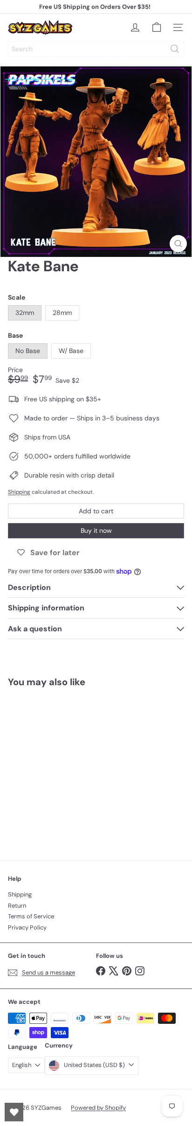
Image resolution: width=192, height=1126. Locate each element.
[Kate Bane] (66, 768)
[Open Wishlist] (14, 1112)
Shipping (19, 492)
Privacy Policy (27, 927)
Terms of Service (31, 916)
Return (17, 906)
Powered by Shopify (98, 1108)
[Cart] (156, 27)
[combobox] (96, 49)
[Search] (174, 49)
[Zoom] (178, 243)
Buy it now (96, 530)
